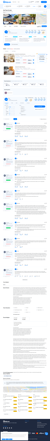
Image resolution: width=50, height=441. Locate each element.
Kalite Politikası (39, 422)
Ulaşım (34, 394)
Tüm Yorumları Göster (15, 44)
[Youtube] (11, 428)
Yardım (26, 422)
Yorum (10, 26)
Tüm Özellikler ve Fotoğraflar (18, 57)
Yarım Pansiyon (14, 51)
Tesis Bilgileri (16, 26)
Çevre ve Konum (23, 26)
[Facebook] (7, 428)
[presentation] (4, 57)
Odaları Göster (44, 26)
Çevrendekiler (5, 394)
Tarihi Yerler (19, 394)
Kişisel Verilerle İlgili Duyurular (41, 425)
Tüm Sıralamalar (41, 61)
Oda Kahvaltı (6, 51)
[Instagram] (3, 428)
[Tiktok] (9, 428)
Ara (15, 119)
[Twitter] (5, 428)
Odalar (5, 26)
